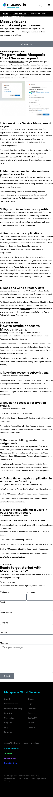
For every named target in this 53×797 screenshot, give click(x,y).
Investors (35, 743)
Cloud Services (19, 13)
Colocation (9, 718)
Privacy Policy (9, 778)
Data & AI (8, 713)
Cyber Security (11, 703)
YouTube (31, 722)
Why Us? (8, 722)
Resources (8, 732)
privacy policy (41, 222)
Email (2, 602)
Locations (32, 708)
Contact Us (33, 718)
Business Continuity (13, 708)
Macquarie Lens (7, 31)
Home (5, 13)
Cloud (7, 699)
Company (4, 622)
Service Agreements (38, 778)
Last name (30, 592)
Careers (31, 713)
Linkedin (31, 727)
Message (4, 643)
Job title (3, 632)
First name (4, 592)
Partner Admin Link (25, 156)
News (25, 743)
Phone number (6, 612)
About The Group (12, 743)
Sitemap (7, 781)
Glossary (31, 699)
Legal (30, 703)
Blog (6, 727)
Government (10, 758)
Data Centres (10, 763)
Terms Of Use (23, 778)
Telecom (8, 753)
